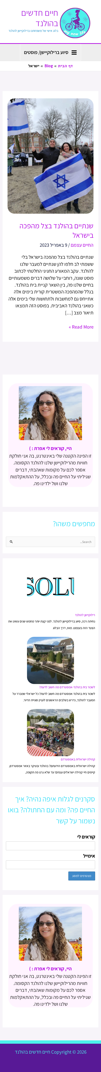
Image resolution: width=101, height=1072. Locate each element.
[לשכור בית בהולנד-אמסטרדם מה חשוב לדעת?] (50, 660)
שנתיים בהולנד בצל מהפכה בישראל (56, 230)
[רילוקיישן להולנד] (50, 588)
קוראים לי (86, 837)
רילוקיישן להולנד (85, 615)
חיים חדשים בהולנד (39, 18)
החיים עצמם (82, 245)
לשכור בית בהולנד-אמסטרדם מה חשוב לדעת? (67, 687)
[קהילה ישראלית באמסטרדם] (50, 732)
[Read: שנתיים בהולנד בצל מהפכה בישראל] (50, 155)
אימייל (89, 856)
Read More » (81, 326)
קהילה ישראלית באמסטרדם (78, 759)
